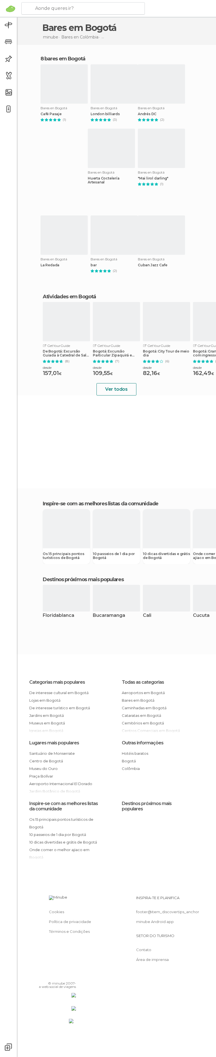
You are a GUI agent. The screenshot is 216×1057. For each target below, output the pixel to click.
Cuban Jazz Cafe (152, 265)
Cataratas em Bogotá (141, 715)
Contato (143, 949)
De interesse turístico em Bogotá (59, 708)
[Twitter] (57, 975)
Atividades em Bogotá (69, 296)
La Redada (49, 265)
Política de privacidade (70, 921)
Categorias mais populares (57, 682)
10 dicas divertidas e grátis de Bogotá (166, 556)
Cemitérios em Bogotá (143, 723)
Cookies (56, 912)
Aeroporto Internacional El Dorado (60, 783)
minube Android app (155, 921)
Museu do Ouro (43, 768)
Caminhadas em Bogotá (144, 708)
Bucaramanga (109, 615)
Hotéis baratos (135, 753)
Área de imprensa (152, 959)
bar (93, 265)
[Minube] (10, 9)
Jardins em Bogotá (46, 715)
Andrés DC (147, 114)
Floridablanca (58, 615)
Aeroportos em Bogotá (143, 692)
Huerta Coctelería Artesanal (104, 180)
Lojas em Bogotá (44, 700)
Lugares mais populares (54, 742)
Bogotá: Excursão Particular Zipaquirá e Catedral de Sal (112, 353)
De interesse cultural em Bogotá (59, 692)
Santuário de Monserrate (52, 753)
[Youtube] (72, 975)
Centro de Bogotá (46, 761)
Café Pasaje (51, 114)
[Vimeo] (65, 975)
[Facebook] (50, 975)
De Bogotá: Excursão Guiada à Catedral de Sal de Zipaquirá (64, 353)
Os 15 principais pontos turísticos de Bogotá (63, 556)
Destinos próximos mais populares (83, 579)
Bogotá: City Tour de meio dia (166, 353)
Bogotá (129, 761)
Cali (147, 615)
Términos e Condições (69, 931)
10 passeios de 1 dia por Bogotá (114, 556)
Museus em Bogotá (47, 723)
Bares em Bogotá (138, 700)
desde (47, 367)
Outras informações (142, 742)
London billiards (105, 114)
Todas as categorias (143, 682)
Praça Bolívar (41, 776)
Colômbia (131, 768)
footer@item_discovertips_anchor (167, 912)
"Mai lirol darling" (153, 178)
